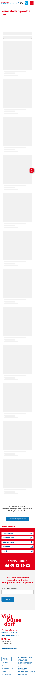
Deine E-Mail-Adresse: (9, 589)
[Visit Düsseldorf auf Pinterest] (23, 565)
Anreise (5, 551)
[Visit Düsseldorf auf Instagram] (12, 565)
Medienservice (7, 669)
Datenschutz (7, 675)
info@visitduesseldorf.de (10, 635)
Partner (4, 663)
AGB (19, 666)
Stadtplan (6, 546)
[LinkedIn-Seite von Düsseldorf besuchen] (17, 565)
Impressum (5, 672)
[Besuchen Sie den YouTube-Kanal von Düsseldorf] (28, 565)
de (21, 3)
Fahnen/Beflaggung (26, 672)
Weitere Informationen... (10, 648)
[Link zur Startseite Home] (8, 3)
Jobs (3, 666)
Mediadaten (23, 675)
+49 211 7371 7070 (9, 633)
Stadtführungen (8, 538)
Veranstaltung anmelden (17, 519)
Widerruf (6, 659)
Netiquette (22, 669)
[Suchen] (27, 3)
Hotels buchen (8, 533)
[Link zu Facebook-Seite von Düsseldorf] (7, 565)
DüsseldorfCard (8, 542)
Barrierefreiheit (25, 663)
